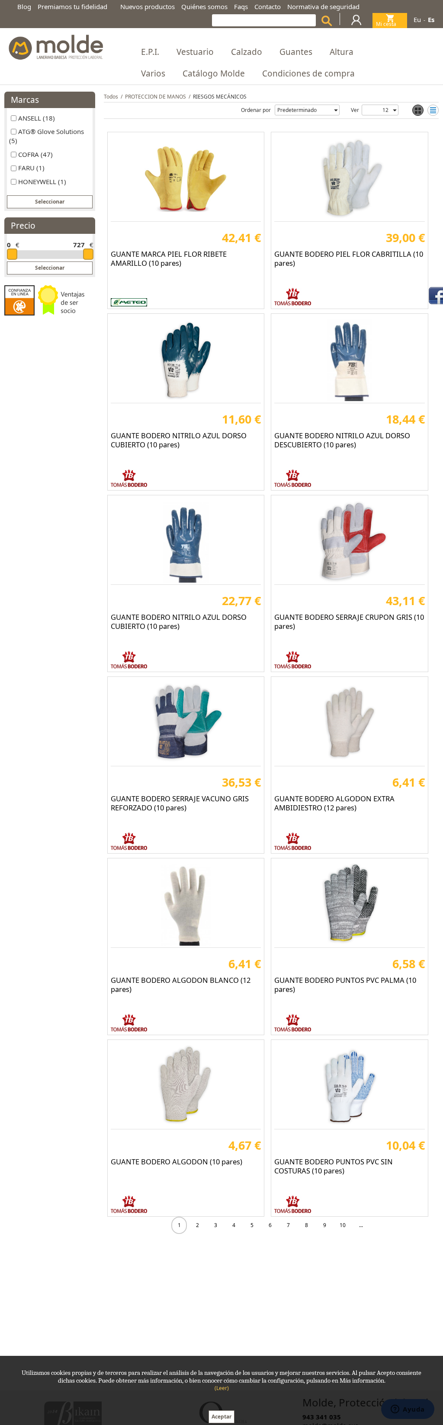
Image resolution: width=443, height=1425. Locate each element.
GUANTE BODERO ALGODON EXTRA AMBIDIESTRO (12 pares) (334, 803)
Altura (341, 51)
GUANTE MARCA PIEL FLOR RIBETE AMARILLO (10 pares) (169, 258)
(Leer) (222, 1388)
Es (431, 19)
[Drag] (12, 254)
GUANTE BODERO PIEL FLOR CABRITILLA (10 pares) (348, 258)
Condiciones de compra (308, 73)
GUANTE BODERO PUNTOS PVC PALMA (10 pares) (345, 984)
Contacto (267, 6)
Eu (417, 19)
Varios (153, 73)
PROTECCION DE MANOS (155, 96)
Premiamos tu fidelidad (72, 6)
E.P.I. (150, 51)
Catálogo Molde (214, 73)
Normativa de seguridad (323, 6)
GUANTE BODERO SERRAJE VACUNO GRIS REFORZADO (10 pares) (180, 803)
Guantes (295, 51)
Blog (24, 6)
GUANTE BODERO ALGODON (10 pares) (176, 1162)
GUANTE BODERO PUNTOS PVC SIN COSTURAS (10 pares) (333, 1166)
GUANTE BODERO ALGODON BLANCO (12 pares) (180, 984)
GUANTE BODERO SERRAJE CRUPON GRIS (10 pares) (349, 621)
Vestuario (195, 51)
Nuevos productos (147, 6)
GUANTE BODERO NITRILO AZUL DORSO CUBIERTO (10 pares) (179, 439)
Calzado (246, 51)
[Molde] (55, 44)
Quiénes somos (204, 6)
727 (79, 244)
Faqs (241, 6)
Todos (111, 96)
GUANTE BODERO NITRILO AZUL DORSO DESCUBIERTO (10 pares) (342, 439)
